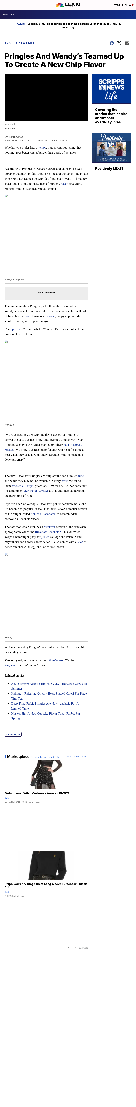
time (81, 476)
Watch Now (123, 5)
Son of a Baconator (43, 514)
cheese (51, 316)
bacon (64, 183)
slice (27, 316)
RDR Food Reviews (35, 490)
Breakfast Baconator (47, 532)
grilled (45, 537)
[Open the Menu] (5, 5)
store (65, 481)
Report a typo (13, 734)
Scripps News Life (19, 42)
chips (42, 147)
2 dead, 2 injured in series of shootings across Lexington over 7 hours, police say (74, 25)
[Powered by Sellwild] (83, 948)
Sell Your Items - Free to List (45, 757)
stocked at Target (22, 486)
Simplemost (55, 660)
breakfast (49, 527)
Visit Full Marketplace (77, 756)
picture (16, 329)
